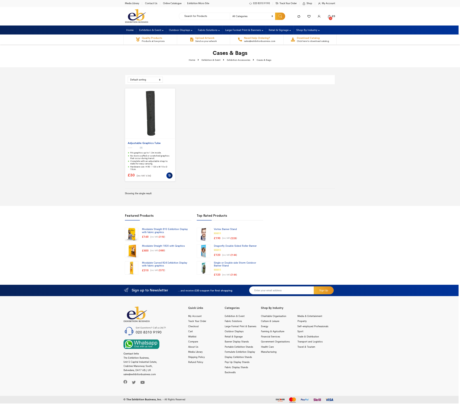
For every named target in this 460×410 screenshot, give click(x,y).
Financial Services (270, 336)
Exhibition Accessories (238, 59)
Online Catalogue (172, 3)
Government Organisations (275, 341)
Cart (190, 331)
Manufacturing (269, 351)
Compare (193, 341)
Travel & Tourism (306, 346)
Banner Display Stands (237, 341)
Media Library (132, 3)
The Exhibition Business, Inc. (144, 399)
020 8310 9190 (261, 3)
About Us (193, 346)
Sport (300, 331)
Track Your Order (288, 3)
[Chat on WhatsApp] (141, 343)
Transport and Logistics (310, 341)
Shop (309, 3)
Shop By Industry (306, 30)
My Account (328, 3)
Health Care (267, 346)
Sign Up (323, 290)
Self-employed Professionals (312, 326)
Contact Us (151, 3)
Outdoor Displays (179, 30)
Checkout (193, 326)
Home (130, 30)
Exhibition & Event (150, 30)
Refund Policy (195, 362)
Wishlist (192, 336)
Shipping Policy (196, 357)
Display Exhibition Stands (238, 357)
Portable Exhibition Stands (239, 346)
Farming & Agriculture (272, 331)
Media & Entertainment (309, 316)
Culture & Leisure (270, 321)
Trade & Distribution (308, 336)
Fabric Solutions (207, 30)
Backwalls (230, 372)
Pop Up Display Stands (237, 362)
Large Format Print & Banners (243, 30)
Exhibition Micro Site (198, 3)
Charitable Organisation (273, 316)
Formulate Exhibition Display (240, 351)
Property (302, 321)
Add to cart (169, 175)
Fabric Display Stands (236, 367)
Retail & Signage (279, 30)
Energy (264, 326)
